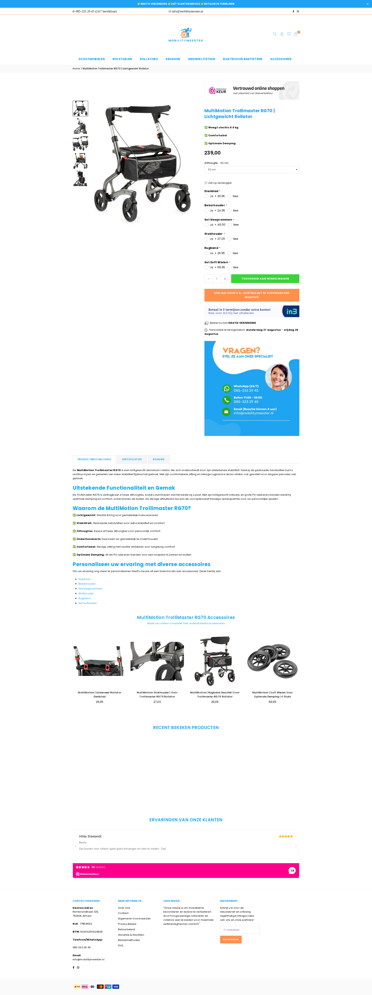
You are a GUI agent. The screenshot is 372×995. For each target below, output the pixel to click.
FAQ (120, 945)
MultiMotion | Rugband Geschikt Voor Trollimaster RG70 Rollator (214, 694)
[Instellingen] (281, 34)
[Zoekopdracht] (274, 34)
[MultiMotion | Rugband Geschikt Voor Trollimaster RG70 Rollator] (215, 661)
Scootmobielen (91, 59)
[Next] (189, 163)
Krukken (173, 59)
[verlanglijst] (288, 34)
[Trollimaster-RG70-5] (80, 126)
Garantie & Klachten (131, 935)
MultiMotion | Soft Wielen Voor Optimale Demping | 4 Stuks (272, 694)
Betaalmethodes (129, 940)
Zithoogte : (216, 163)
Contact (123, 913)
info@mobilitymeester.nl (88, 959)
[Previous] (95, 163)
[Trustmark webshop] (251, 102)
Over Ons (124, 908)
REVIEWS (158, 459)
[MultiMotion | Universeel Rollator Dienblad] (99, 661)
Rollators (149, 59)
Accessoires (281, 59)
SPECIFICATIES (132, 459)
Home (76, 68)
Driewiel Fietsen (201, 59)
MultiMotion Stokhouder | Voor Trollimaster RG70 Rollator (157, 694)
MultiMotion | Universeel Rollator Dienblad (99, 694)
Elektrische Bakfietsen (243, 59)
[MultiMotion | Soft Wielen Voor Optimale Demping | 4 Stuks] (272, 661)
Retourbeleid (126, 929)
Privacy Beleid (127, 924)
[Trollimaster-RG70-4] (80, 143)
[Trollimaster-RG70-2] (80, 178)
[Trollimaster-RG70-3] (80, 108)
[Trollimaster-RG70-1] (80, 161)
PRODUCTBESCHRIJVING (94, 459)
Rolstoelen (122, 59)
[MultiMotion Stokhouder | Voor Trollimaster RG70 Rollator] (157, 661)
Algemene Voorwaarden (134, 918)
